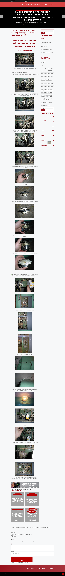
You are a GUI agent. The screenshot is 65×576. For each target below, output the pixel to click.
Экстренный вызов (44, 145)
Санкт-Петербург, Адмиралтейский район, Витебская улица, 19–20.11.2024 (47, 93)
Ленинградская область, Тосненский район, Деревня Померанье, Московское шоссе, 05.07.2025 (47, 102)
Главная (22, 4)
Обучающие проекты (51, 568)
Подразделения (27, 4)
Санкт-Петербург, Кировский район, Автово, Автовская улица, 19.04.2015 (47, 105)
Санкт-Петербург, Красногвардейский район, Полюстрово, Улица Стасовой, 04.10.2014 (47, 84)
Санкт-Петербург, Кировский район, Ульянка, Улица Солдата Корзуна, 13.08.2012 (47, 90)
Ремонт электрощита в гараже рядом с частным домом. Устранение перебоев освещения (47, 54)
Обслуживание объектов (37, 4)
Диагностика (43, 135)
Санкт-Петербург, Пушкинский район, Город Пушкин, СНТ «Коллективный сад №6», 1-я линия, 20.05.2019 (47, 99)
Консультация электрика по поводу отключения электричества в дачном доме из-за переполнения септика (47, 46)
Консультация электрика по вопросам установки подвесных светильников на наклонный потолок (47, 52)
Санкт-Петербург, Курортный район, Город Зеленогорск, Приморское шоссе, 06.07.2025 (47, 87)
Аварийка (42, 130)
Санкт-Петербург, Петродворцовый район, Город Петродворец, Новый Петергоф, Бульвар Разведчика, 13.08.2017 (47, 68)
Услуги (31, 4)
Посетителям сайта (38, 568)
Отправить (22, 557)
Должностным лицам (29, 569)
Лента (43, 4)
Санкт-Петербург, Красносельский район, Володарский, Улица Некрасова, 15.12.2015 (47, 77)
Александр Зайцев (43, 67)
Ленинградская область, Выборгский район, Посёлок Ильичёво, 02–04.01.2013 (47, 71)
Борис (41, 104)
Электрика (42, 125)
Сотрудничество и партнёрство (30, 568)
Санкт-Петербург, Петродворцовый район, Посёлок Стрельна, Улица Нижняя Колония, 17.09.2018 (47, 74)
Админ (41, 101)
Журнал (46, 4)
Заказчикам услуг (44, 568)
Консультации (43, 140)
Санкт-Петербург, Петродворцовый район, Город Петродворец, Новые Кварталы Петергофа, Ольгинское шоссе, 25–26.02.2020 (47, 80)
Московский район (44, 120)
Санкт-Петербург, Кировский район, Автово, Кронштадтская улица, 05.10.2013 (47, 65)
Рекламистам (52, 569)
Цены (49, 4)
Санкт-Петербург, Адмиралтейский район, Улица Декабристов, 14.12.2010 (47, 96)
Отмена (22, 560)
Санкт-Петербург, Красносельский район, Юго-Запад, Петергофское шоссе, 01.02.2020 (47, 62)
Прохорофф (42, 79)
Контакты (52, 4)
